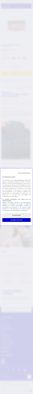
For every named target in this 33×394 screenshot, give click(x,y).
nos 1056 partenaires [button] (19, 180)
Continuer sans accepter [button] (24, 172)
